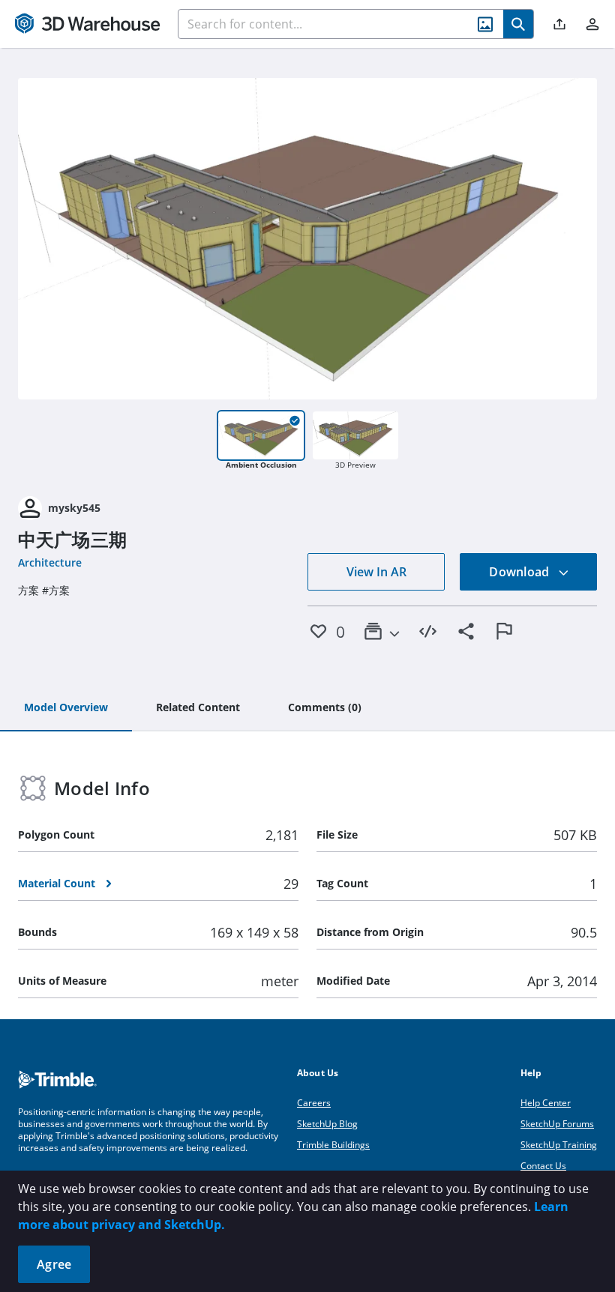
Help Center (545, 1102)
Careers (314, 1102)
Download (520, 572)
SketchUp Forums (557, 1123)
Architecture (50, 562)
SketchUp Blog (327, 1123)
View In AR (376, 572)
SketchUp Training (558, 1144)
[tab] (66, 708)
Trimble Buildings (333, 1144)
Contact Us (543, 1165)
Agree (54, 1264)
